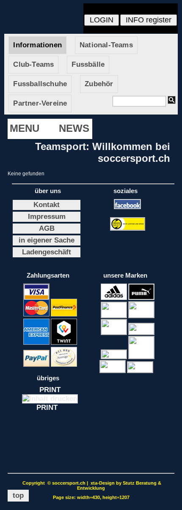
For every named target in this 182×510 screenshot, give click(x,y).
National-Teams (106, 45)
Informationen (37, 45)
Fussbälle (88, 64)
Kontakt (46, 205)
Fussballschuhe (40, 84)
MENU (24, 128)
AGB (47, 228)
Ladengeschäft (46, 252)
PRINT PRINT (50, 399)
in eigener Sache (46, 240)
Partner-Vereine (40, 103)
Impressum (47, 217)
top (18, 495)
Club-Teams (33, 64)
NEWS (74, 128)
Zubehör (99, 84)
